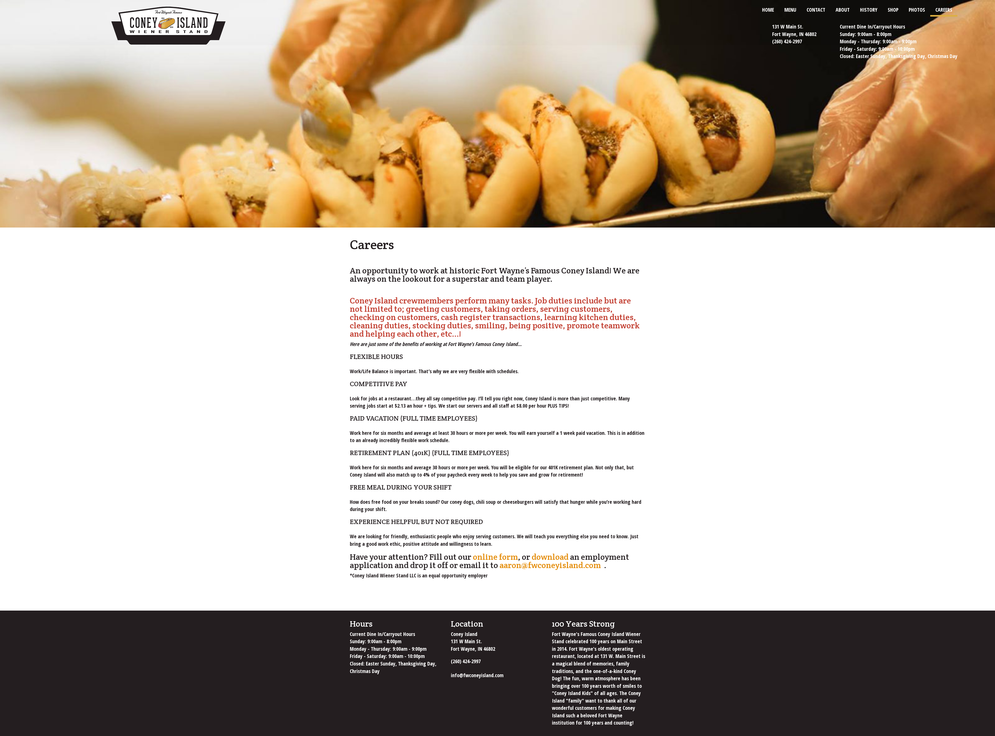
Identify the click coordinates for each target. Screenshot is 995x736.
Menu (790, 9)
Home (768, 9)
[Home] (168, 26)
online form (495, 556)
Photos (917, 9)
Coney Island (464, 634)
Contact (816, 9)
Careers (943, 9)
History (868, 9)
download (550, 556)
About (843, 9)
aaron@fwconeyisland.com (552, 565)
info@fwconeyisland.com (479, 675)
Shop (893, 9)
